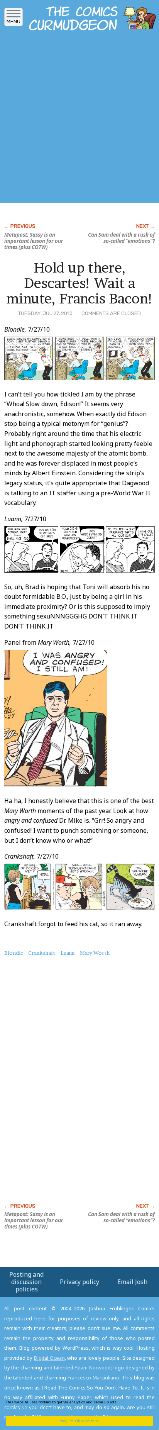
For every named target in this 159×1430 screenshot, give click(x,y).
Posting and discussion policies (26, 1281)
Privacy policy (79, 1282)
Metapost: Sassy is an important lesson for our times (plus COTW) (33, 241)
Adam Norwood (92, 1367)
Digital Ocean (49, 1357)
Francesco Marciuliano (93, 1377)
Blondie (13, 953)
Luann (67, 953)
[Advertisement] (79, 118)
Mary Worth (95, 953)
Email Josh (132, 1282)
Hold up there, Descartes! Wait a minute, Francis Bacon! (79, 283)
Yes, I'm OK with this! (79, 1420)
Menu (13, 21)
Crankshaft (41, 953)
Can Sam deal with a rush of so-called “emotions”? (121, 237)
